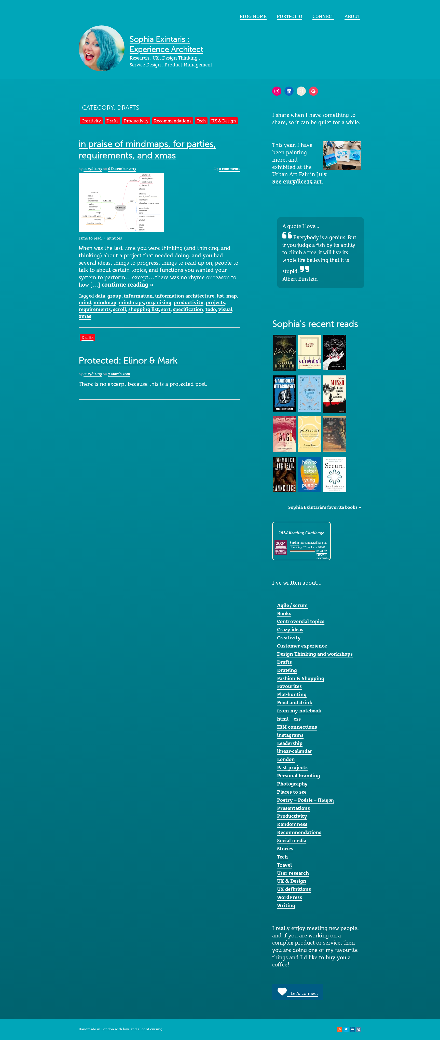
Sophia (294, 542)
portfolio (289, 16)
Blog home (253, 16)
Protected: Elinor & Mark (128, 360)
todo (210, 309)
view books (322, 558)
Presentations (293, 808)
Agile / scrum (292, 605)
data (100, 296)
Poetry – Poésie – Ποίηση (305, 800)
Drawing (287, 670)
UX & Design (223, 120)
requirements (95, 309)
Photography (292, 783)
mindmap (104, 302)
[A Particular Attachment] (284, 393)
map (231, 296)
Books (284, 613)
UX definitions (294, 889)
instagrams (290, 735)
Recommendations (172, 120)
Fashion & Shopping (300, 678)
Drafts (112, 120)
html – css (289, 719)
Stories (285, 848)
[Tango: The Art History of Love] (284, 434)
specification (188, 309)
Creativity (91, 120)
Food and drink (294, 702)
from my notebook (299, 710)
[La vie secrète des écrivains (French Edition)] (334, 394)
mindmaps (131, 302)
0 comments (229, 169)
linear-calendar (294, 751)
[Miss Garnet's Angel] (334, 434)
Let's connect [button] (302, 993)
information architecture (184, 296)
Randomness (292, 824)
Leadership (289, 743)
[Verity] (284, 352)
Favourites (289, 686)
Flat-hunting (292, 694)
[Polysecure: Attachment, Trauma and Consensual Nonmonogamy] (309, 433)
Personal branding (298, 775)
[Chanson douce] (309, 351)
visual (225, 309)
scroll (119, 309)
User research (293, 873)
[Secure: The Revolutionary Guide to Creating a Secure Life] (334, 474)
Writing (286, 905)
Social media (291, 840)
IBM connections (297, 727)
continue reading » (127, 284)
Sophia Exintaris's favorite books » (324, 507)
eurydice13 (93, 169)
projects (215, 302)
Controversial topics (300, 621)
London (286, 759)
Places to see (292, 792)
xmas (85, 316)
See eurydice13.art (297, 181)
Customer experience (302, 646)
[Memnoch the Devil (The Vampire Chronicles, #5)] (284, 473)
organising (158, 302)
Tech (201, 120)
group (114, 296)
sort (166, 309)
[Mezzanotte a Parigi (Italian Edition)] (309, 393)
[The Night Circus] (334, 352)
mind (85, 302)
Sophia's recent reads (315, 324)
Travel (284, 865)
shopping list (143, 309)
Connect (323, 16)
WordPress (289, 897)
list (220, 296)
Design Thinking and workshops (315, 654)
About (352, 16)
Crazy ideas (290, 629)
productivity (188, 302)
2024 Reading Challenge (301, 532)
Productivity (136, 120)
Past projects (292, 767)
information (138, 296)
